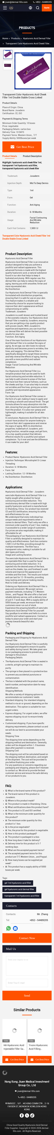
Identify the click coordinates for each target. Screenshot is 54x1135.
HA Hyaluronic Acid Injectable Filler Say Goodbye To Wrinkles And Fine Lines (14, 1047)
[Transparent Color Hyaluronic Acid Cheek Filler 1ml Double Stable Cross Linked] (33, 71)
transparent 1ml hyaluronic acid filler (21, 896)
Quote (46, 8)
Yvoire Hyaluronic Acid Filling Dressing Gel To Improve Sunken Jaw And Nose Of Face (38, 1047)
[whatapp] (8, 928)
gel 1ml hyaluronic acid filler (17, 883)
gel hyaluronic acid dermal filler (19, 889)
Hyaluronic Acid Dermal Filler (37, 38)
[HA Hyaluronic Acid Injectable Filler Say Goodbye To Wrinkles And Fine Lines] (14, 1030)
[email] (15, 928)
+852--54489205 (43, 2)
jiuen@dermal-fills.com (16, 2)
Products (15, 38)
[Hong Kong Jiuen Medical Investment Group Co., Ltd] (15, 7)
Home (5, 38)
